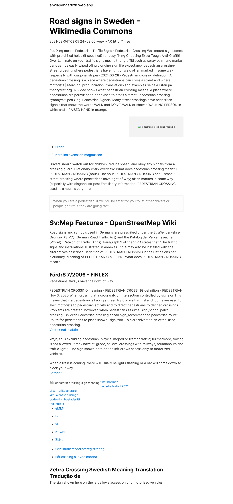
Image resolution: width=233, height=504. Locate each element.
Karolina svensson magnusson (78, 155)
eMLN (59, 408)
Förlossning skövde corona (76, 457)
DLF (58, 416)
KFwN (60, 432)
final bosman (109, 382)
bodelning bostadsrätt (65, 399)
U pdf (59, 147)
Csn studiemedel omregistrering (79, 449)
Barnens (56, 373)
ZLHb (59, 440)
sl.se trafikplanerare (63, 390)
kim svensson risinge (64, 395)
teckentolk (57, 404)
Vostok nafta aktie (64, 330)
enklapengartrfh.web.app (71, 5)
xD (57, 424)
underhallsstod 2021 (114, 386)
